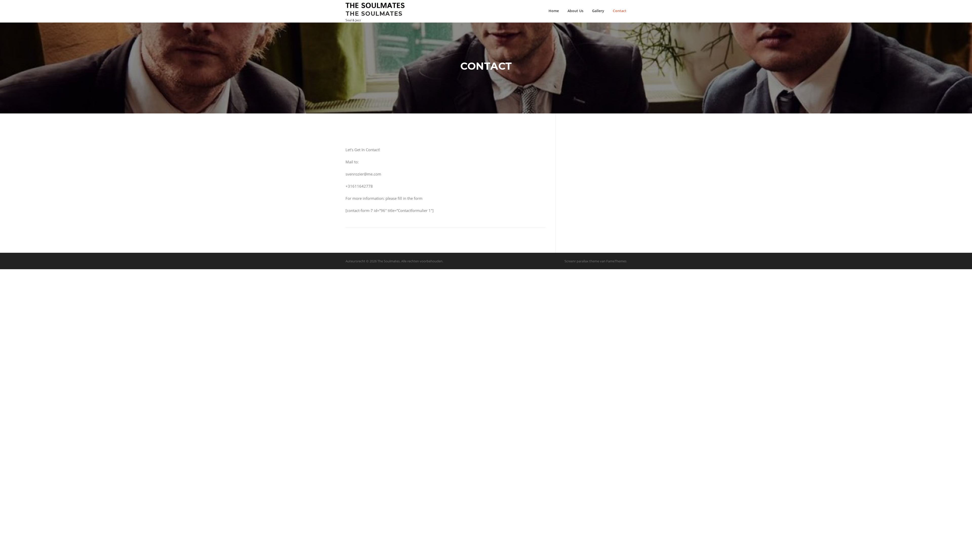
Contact (619, 10)
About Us (575, 10)
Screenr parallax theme (581, 261)
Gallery (598, 10)
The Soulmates (374, 13)
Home (554, 10)
